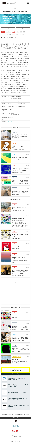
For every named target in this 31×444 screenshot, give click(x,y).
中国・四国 (8, 34)
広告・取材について (10, 414)
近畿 (21, 31)
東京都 (13, 31)
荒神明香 (11, 37)
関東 (18, 31)
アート (15, 37)
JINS (4, 37)
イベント (15, 8)
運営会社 (4, 414)
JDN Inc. (18, 441)
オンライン (8, 31)
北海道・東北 (15, 34)
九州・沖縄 (21, 34)
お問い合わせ (26, 414)
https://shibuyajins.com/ (13, 121)
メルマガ (17, 414)
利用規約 (21, 414)
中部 (24, 31)
